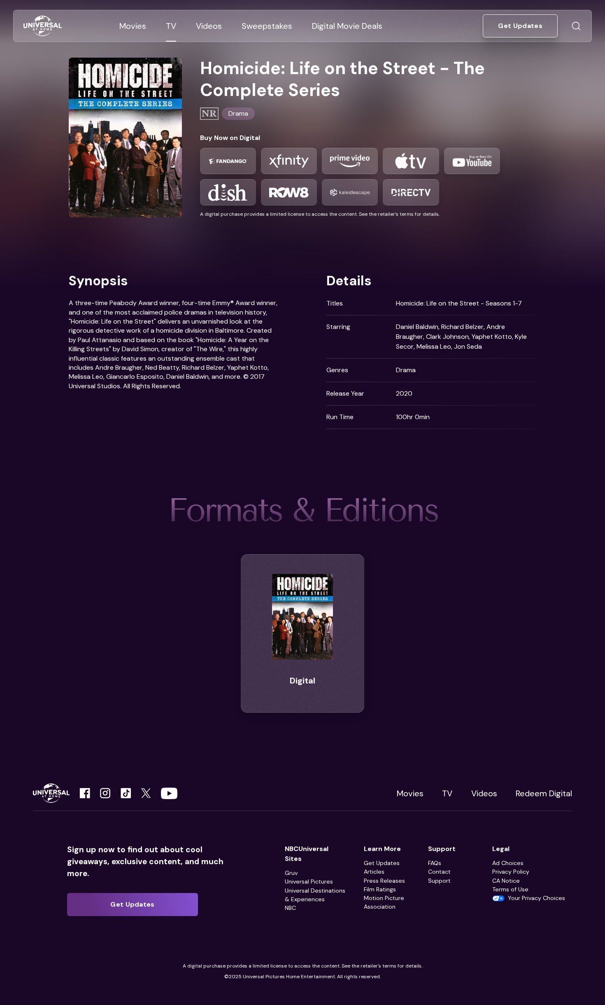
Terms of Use (510, 889)
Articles (374, 871)
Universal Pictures (309, 881)
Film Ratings (380, 889)
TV (447, 793)
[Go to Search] (576, 26)
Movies (410, 793)
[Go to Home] (42, 26)
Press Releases (384, 880)
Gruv (291, 873)
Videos (484, 793)
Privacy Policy (510, 871)
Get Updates (382, 863)
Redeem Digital (544, 793)
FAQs (434, 863)
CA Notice (506, 880)
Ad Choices (508, 863)
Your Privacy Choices (536, 898)
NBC (290, 908)
